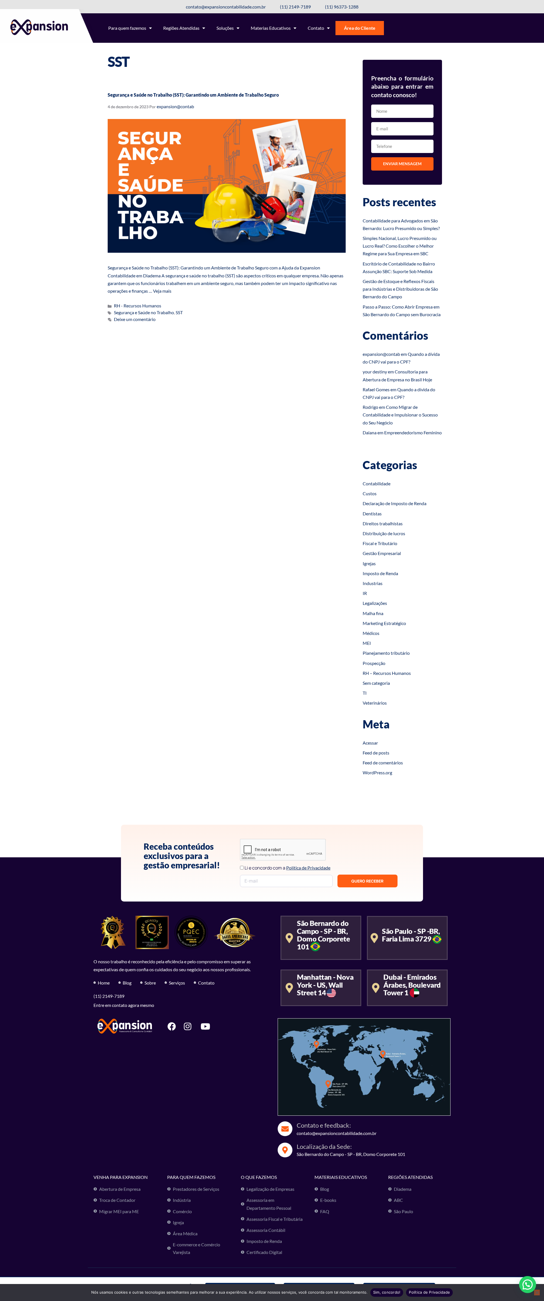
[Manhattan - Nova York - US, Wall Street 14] (289, 988)
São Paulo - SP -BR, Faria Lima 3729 (411, 935)
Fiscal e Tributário (380, 543)
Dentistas (372, 513)
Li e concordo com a (287, 868)
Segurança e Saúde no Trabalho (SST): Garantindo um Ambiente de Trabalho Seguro (193, 94)
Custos (370, 493)
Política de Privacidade (429, 1292)
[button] (527, 1284)
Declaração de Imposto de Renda (394, 503)
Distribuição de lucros (384, 533)
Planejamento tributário (386, 653)
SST (179, 312)
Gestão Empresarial (382, 553)
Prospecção (374, 663)
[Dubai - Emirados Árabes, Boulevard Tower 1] (376, 988)
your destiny (375, 371)
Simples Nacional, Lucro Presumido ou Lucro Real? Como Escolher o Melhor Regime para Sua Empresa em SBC (400, 245)
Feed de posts (376, 752)
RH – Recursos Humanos (387, 673)
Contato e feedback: (324, 1125)
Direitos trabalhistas (383, 523)
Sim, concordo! (387, 1292)
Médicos (371, 633)
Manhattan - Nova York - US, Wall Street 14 (325, 985)
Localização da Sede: (324, 1146)
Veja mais (162, 291)
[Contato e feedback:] (285, 1128)
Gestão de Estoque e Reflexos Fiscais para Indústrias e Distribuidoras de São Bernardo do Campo (400, 289)
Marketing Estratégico (384, 623)
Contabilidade (376, 483)
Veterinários (375, 702)
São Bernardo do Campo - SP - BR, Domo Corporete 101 (323, 935)
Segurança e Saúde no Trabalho (144, 312)
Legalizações (375, 603)
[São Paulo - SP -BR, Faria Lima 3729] (374, 938)
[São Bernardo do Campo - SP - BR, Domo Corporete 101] (289, 938)
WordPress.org (377, 772)
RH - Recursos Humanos (137, 305)
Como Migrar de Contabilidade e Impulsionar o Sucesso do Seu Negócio (400, 414)
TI (365, 693)
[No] (537, 1292)
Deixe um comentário (135, 319)
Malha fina (373, 613)
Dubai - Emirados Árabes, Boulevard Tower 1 (412, 985)
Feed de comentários (383, 762)
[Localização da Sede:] (285, 1150)
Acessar (370, 742)
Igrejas (369, 563)
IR (365, 593)
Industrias (372, 583)
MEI (367, 643)
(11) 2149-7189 (109, 996)
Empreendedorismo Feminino (413, 432)
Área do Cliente (359, 28)
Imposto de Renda (380, 573)
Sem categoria (376, 683)
